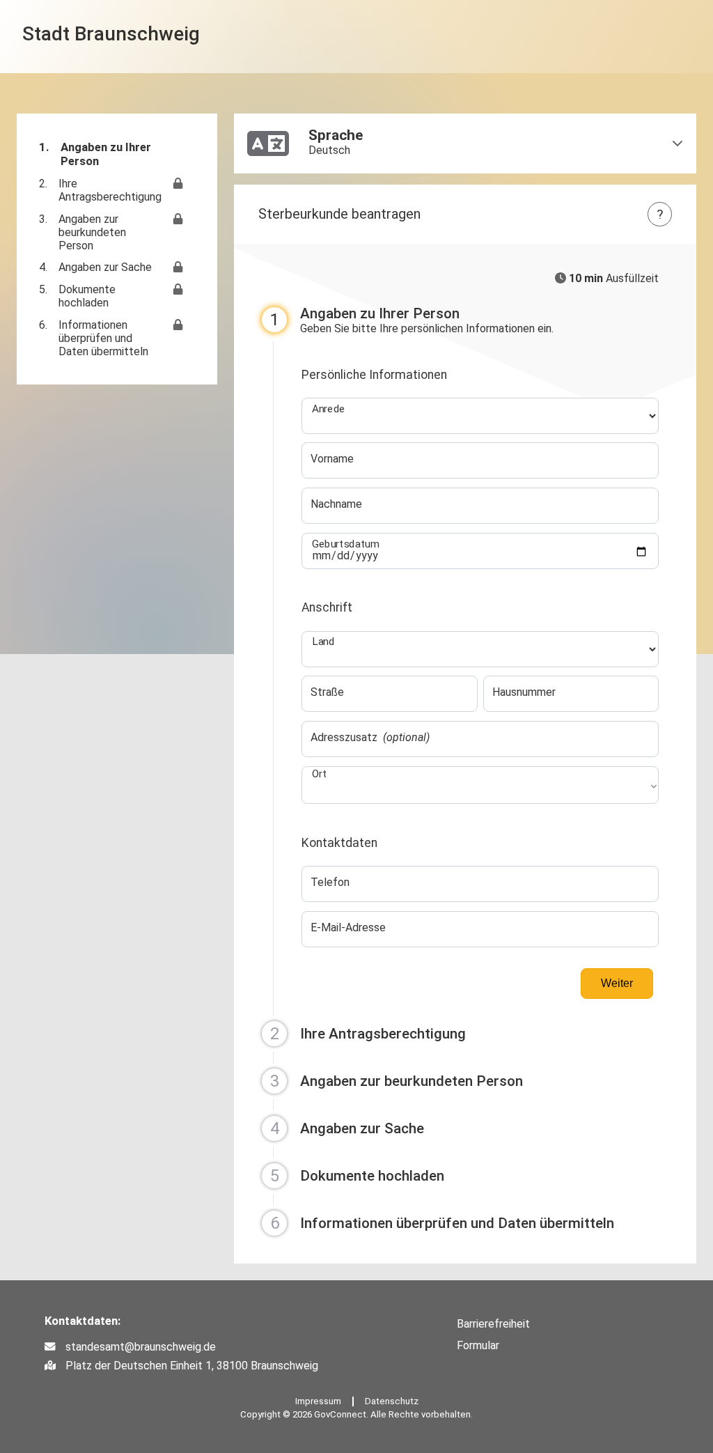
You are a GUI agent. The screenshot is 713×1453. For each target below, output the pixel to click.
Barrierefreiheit (493, 1323)
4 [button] (274, 1128)
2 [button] (274, 1033)
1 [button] (274, 319)
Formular (478, 1345)
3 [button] (274, 1081)
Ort (319, 774)
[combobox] (480, 791)
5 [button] (274, 1176)
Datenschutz (391, 1401)
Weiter (617, 983)
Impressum (318, 1401)
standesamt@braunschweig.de (140, 1346)
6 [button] (274, 1223)
